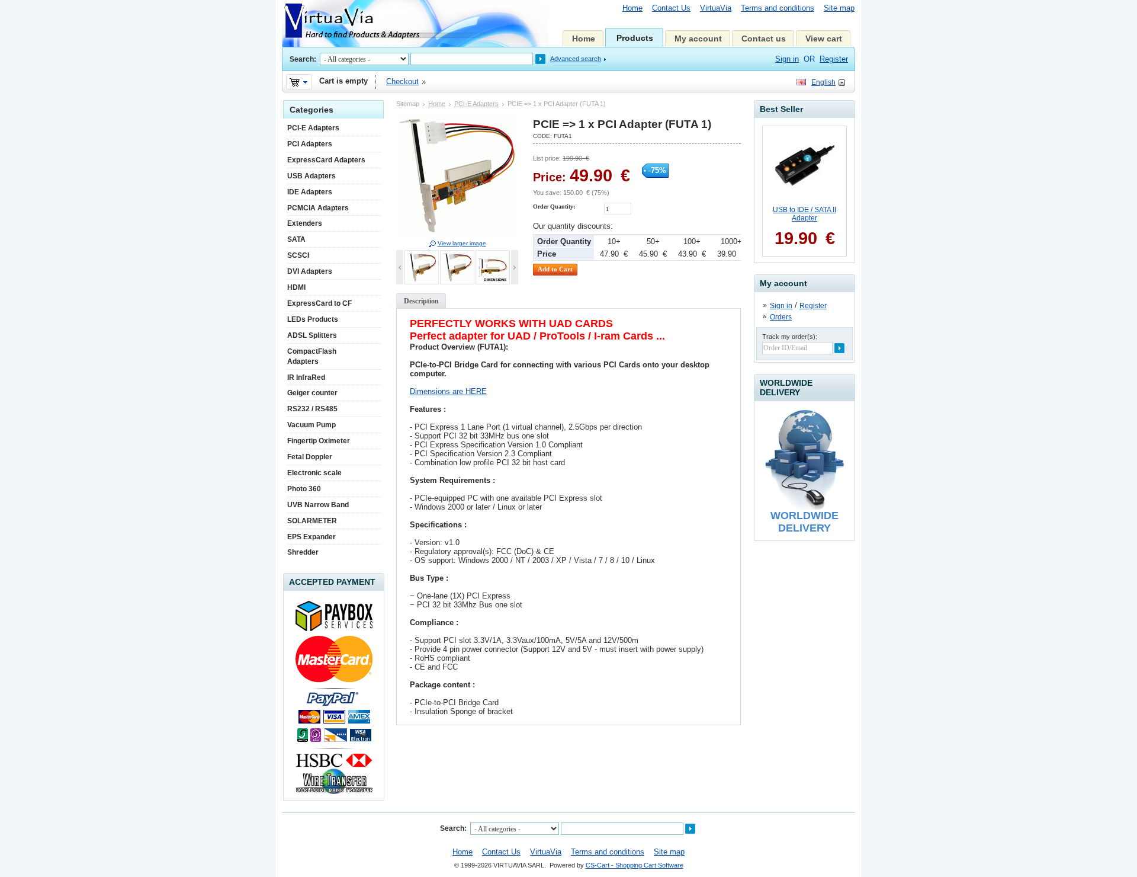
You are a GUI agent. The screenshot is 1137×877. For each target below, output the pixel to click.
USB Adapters (311, 176)
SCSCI (298, 255)
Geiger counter (312, 393)
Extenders (304, 223)
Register (834, 59)
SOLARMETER (312, 521)
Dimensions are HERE (448, 391)
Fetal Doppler (309, 457)
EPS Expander (311, 537)
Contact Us (671, 8)
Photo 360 (304, 489)
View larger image (462, 243)
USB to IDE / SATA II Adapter (804, 214)
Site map (839, 8)
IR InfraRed (306, 377)
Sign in (781, 306)
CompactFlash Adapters (311, 356)
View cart (823, 38)
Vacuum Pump (311, 425)
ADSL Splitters (312, 335)
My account (698, 38)
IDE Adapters (309, 192)
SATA (296, 239)
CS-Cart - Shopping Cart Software (634, 865)
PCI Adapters (309, 144)
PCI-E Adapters (476, 103)
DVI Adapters (309, 271)
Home (632, 8)
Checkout (402, 81)
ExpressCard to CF (319, 303)
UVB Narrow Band (318, 505)
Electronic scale (314, 473)
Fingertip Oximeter (318, 441)
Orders (781, 317)
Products (634, 38)
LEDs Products (312, 319)
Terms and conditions (777, 8)
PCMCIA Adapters (318, 208)
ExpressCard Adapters (326, 160)
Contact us (763, 38)
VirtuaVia (715, 8)
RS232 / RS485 (312, 409)
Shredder (303, 552)
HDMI (296, 287)
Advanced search (575, 58)
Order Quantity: (554, 206)
